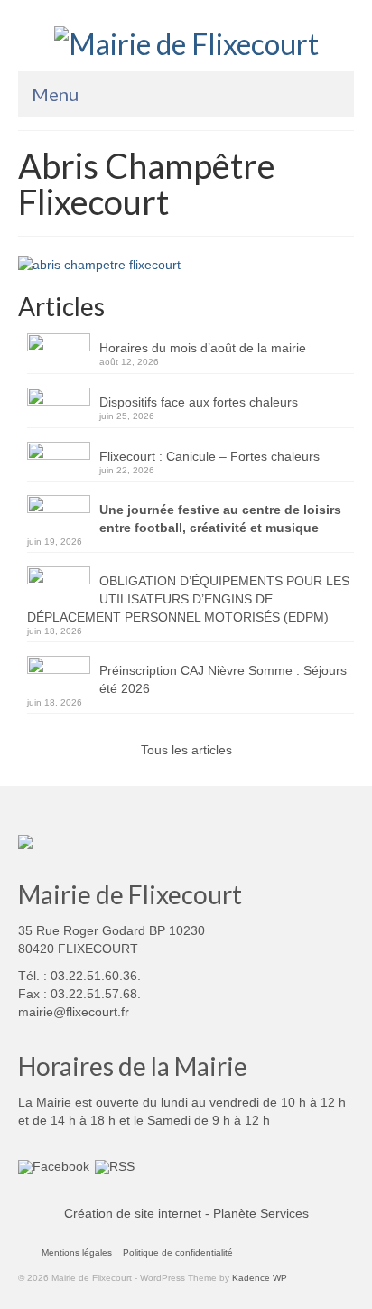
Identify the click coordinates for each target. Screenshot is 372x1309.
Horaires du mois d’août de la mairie (202, 348)
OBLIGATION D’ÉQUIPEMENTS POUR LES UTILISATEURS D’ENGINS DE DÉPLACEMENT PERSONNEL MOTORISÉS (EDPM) (188, 599)
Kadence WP (259, 1278)
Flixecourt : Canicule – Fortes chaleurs (209, 456)
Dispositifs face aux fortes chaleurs (198, 402)
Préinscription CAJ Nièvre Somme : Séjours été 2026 (223, 679)
